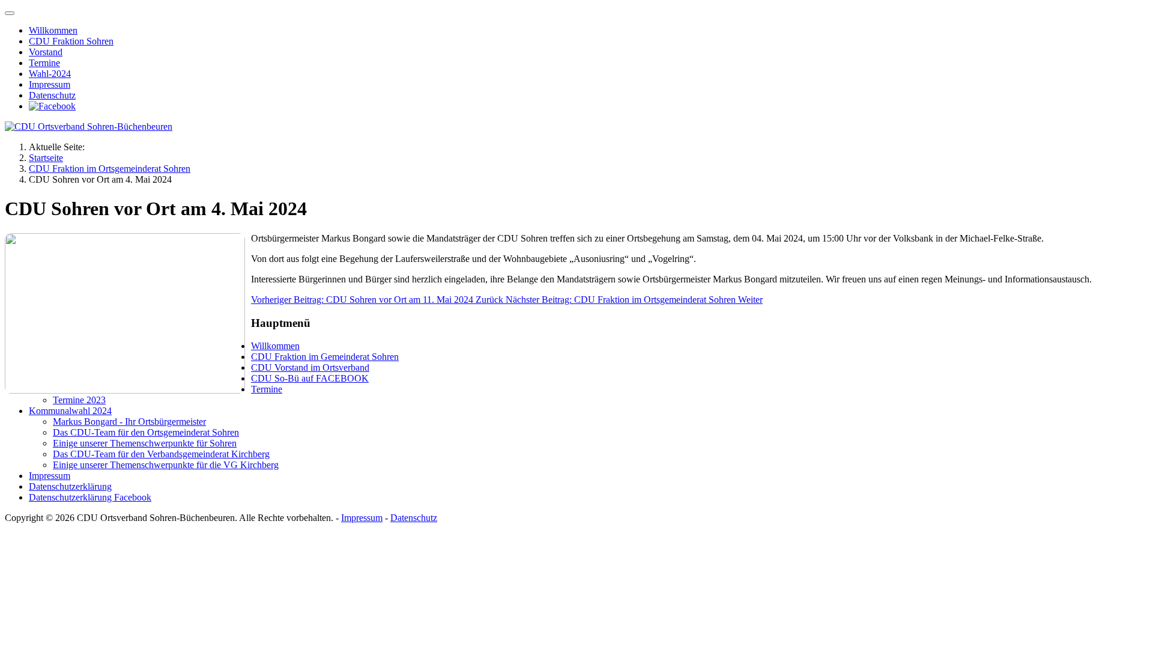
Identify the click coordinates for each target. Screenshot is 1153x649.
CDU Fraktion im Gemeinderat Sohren (325, 357)
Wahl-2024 (50, 74)
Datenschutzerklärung (70, 486)
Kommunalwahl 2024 (70, 411)
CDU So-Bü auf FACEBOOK (310, 378)
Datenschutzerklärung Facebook (90, 497)
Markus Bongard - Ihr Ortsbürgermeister (129, 421)
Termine (44, 63)
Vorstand (45, 52)
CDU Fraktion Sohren (71, 41)
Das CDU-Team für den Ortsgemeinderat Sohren (146, 432)
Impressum (49, 84)
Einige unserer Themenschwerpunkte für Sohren (145, 443)
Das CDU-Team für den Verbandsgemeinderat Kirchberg (161, 454)
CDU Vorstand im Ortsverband (310, 367)
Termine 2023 (79, 400)
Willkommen (53, 30)
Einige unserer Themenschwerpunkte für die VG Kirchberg (166, 465)
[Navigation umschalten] (9, 13)
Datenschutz (52, 95)
